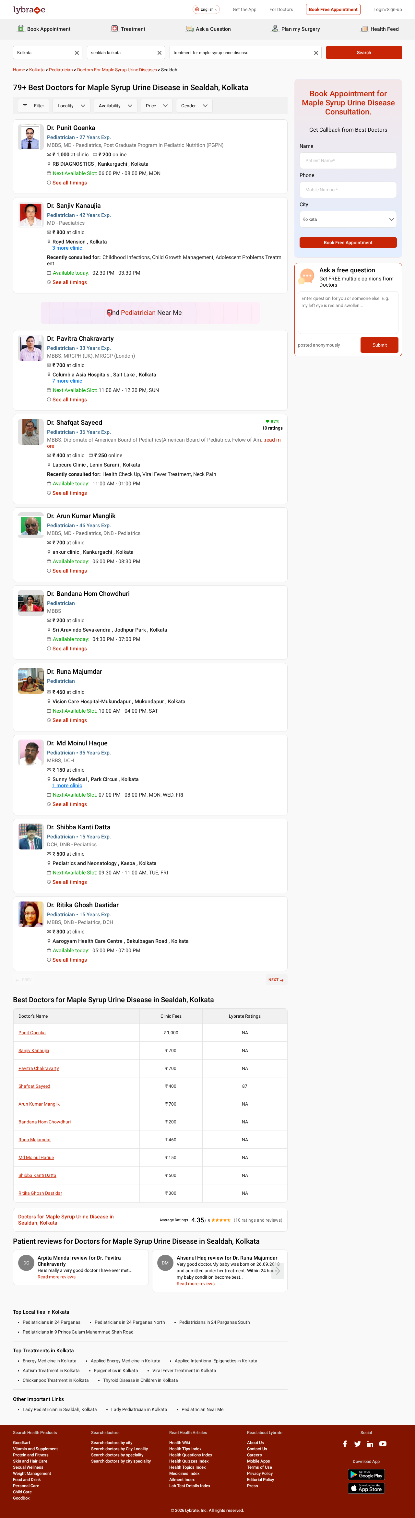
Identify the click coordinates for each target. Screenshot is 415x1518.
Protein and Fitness (31, 1455)
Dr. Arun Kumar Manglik (81, 516)
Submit (380, 345)
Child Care (22, 1491)
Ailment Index (182, 1479)
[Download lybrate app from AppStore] (366, 1492)
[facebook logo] (345, 1446)
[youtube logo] (383, 1446)
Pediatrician (61, 69)
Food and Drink (27, 1479)
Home (19, 69)
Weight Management (32, 1473)
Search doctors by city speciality (121, 1461)
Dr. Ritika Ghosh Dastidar (83, 905)
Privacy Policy (260, 1473)
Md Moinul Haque (36, 1157)
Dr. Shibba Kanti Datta (79, 827)
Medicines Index (184, 1473)
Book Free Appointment (333, 9)
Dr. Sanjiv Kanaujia (74, 205)
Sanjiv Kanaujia (33, 1050)
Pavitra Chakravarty (38, 1068)
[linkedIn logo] (370, 1446)
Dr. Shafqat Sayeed (74, 422)
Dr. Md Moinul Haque (77, 743)
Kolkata (37, 69)
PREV (27, 980)
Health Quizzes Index (189, 1461)
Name (306, 146)
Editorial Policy (260, 1479)
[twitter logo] (358, 1446)
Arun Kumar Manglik (39, 1104)
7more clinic (67, 381)
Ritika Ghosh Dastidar (40, 1193)
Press (252, 1485)
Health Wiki (179, 1442)
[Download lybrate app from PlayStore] (366, 1478)
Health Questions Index (190, 1455)
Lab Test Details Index (189, 1485)
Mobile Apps (258, 1461)
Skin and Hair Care (30, 1461)
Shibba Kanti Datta (37, 1175)
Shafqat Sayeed (34, 1086)
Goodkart (21, 1442)
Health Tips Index (185, 1448)
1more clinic (67, 785)
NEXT (273, 980)
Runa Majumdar (34, 1139)
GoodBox (21, 1498)
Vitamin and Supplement (35, 1448)
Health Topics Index (187, 1467)
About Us (255, 1442)
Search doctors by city (111, 1442)
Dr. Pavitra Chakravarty (80, 338)
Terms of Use (259, 1467)
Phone (307, 175)
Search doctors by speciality (117, 1455)
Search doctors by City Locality (119, 1448)
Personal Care (26, 1485)
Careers (254, 1455)
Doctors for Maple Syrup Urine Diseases (117, 69)
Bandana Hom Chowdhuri (44, 1121)
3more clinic (67, 248)
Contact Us (257, 1448)
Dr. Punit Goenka (71, 128)
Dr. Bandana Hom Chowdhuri (88, 594)
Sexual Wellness (28, 1467)
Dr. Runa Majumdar (74, 671)
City (304, 204)
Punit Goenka (32, 1032)
